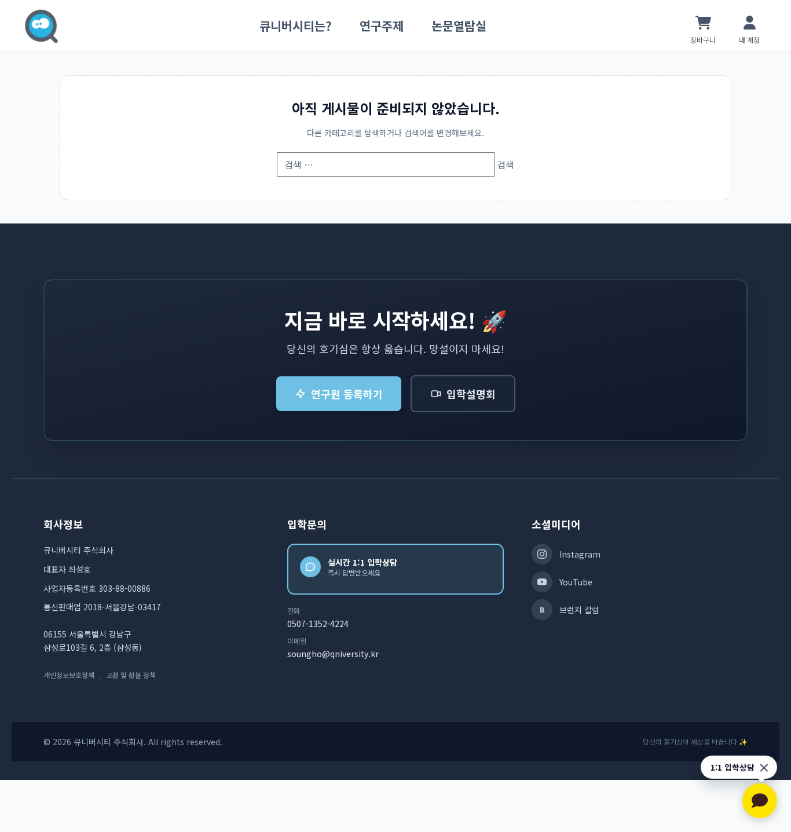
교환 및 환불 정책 (131, 675)
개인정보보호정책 (68, 675)
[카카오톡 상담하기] (759, 800)
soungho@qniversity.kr (333, 653)
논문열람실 (458, 25)
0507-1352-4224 (318, 623)
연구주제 (382, 25)
